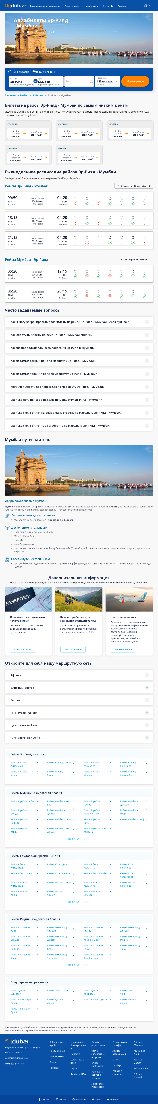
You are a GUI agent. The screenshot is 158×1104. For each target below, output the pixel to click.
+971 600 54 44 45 (14, 1063)
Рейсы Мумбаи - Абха (23, 801)
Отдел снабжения (97, 1064)
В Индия (38, 95)
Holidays (116, 1065)
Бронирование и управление (45, 6)
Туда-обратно (20, 72)
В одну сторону (46, 72)
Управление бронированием (78, 1045)
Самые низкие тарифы (119, 1044)
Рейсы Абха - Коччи (21, 873)
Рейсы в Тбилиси (138, 1044)
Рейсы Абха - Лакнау (58, 873)
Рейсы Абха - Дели (57, 864)
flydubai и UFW (78, 1074)
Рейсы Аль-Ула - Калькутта (93, 884)
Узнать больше (22, 649)
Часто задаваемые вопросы (98, 1054)
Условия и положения (17, 1057)
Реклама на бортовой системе (97, 1074)
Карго (74, 1068)
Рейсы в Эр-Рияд (139, 1052)
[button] (79, 322)
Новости (75, 1053)
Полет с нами (72, 6)
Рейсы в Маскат (137, 1061)
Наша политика (13, 1052)
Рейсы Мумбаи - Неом (59, 819)
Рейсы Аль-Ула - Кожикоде (129, 884)
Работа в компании (117, 1072)
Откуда (13, 78)
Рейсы (24, 95)
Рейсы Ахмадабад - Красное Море (94, 938)
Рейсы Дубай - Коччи (58, 990)
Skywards (108, 6)
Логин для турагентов (97, 1085)
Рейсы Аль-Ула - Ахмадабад (20, 884)
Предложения (57, 1050)
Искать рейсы (135, 81)
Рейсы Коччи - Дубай (95, 999)
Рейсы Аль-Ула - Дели (59, 882)
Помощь (122, 6)
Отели (115, 1059)
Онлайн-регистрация (98, 1044)
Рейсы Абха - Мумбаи (96, 873)
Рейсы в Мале (140, 1068)
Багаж (53, 1062)
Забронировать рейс (57, 1044)
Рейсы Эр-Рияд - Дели (59, 762)
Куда (40, 78)
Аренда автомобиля (119, 1052)
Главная (10, 95)
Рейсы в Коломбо (138, 1076)
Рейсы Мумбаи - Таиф (132, 819)
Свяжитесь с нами (77, 1061)
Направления (91, 6)
